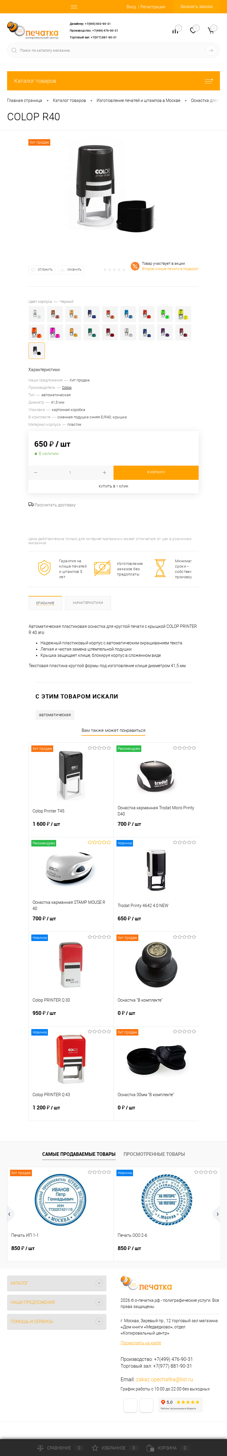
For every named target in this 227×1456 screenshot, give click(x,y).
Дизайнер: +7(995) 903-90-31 (90, 24)
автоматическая (55, 714)
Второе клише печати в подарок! (170, 268)
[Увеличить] (113, 192)
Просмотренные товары (154, 1154)
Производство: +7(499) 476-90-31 (94, 30)
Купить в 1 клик (114, 486)
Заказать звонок (196, 6)
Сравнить (74, 269)
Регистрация (152, 6)
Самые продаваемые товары (79, 1154)
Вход (131, 6)
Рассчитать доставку (55, 505)
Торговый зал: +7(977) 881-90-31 (93, 37)
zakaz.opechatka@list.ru (164, 1379)
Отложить (45, 269)
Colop (67, 387)
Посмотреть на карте (141, 1342)
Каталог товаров (35, 81)
